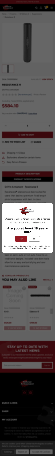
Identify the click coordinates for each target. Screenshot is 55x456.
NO (34, 239)
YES (21, 239)
